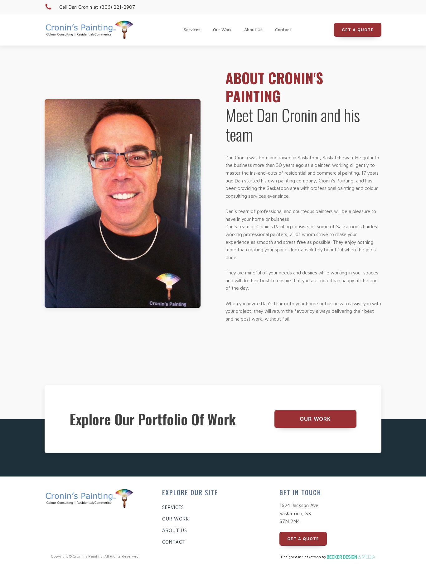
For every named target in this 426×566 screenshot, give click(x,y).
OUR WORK (175, 518)
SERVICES (173, 507)
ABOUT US (174, 530)
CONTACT (174, 541)
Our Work (222, 29)
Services (192, 29)
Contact (283, 29)
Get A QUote (358, 29)
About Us (253, 29)
